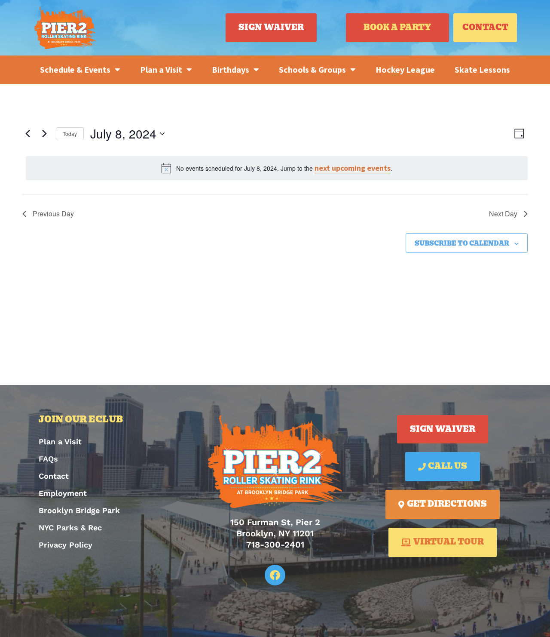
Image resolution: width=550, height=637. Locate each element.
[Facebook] (275, 575)
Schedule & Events (75, 69)
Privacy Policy (65, 544)
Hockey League (405, 69)
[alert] (277, 168)
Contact (54, 475)
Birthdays (230, 69)
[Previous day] (27, 134)
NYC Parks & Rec (70, 527)
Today (70, 133)
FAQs (48, 458)
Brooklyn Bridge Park (79, 510)
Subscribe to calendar (462, 243)
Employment (63, 493)
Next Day (503, 213)
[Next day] (44, 134)
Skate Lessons (482, 69)
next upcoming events (353, 168)
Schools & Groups (312, 69)
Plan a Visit (161, 69)
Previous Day (53, 213)
